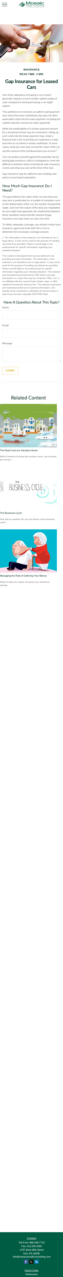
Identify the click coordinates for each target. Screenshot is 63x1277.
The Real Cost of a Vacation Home (19, 450)
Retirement (31, 1274)
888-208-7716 (37, 1242)
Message (7, 343)
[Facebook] (26, 1262)
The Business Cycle (11, 513)
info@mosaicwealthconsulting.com (31, 1256)
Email (5, 325)
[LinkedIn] (37, 1262)
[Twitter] (31, 1262)
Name (5, 307)
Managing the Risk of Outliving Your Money (23, 575)
